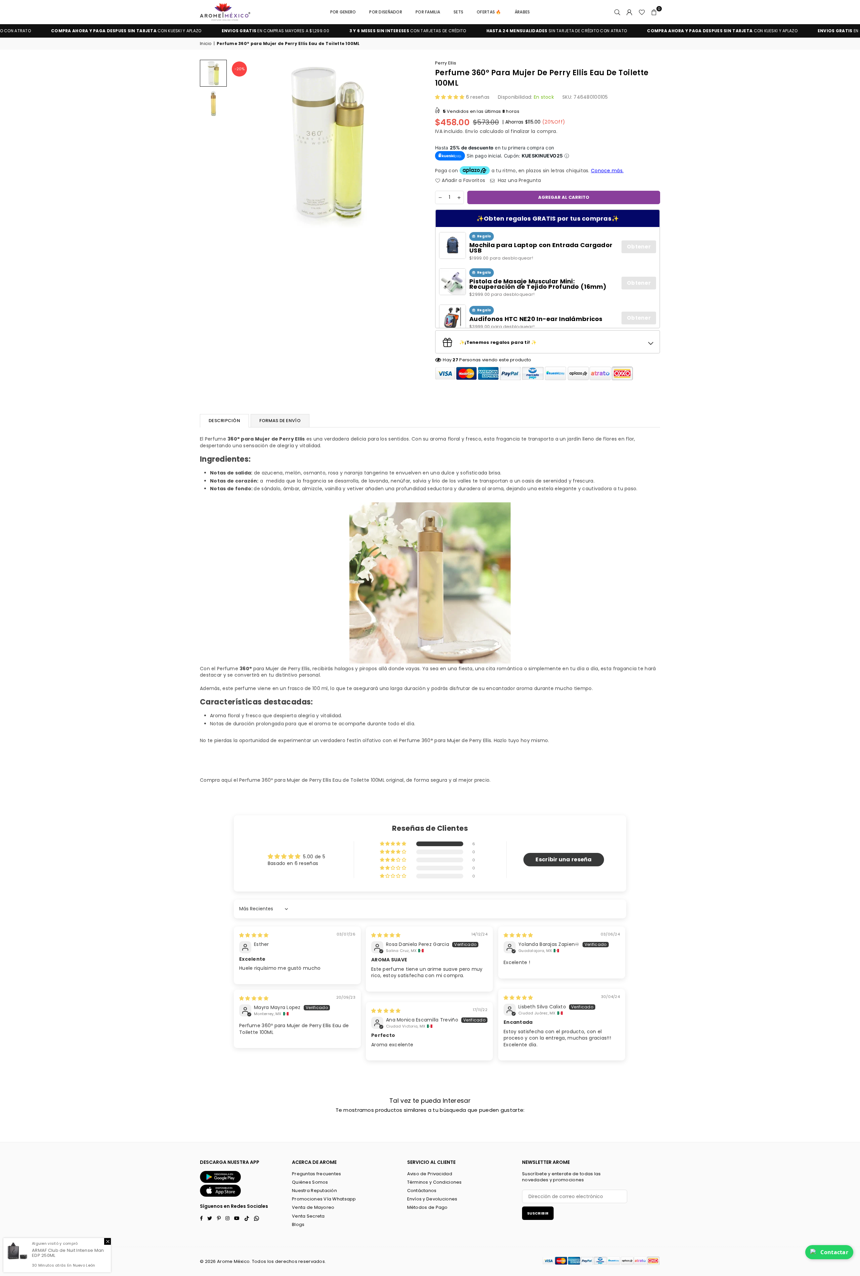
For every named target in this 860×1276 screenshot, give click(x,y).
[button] (654, 12)
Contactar (834, 1252)
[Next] (416, 143)
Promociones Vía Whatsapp (324, 1199)
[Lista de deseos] (642, 12)
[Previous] (239, 143)
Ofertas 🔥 (489, 12)
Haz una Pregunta (519, 180)
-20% (239, 69)
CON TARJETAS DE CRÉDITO (343, 31)
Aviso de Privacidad (429, 1174)
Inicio (206, 43)
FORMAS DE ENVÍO (280, 420)
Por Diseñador (385, 12)
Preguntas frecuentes (316, 1174)
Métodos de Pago (427, 1207)
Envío (471, 131)
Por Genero (343, 12)
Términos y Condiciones (434, 1182)
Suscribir (538, 1213)
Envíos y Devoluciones (432, 1199)
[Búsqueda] (617, 12)
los (270, 1261)
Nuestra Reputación (314, 1190)
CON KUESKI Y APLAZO (658, 31)
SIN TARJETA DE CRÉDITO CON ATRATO (492, 31)
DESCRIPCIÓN (224, 420)
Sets (458, 12)
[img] (253, 935)
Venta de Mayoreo (313, 1207)
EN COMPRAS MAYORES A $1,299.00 (210, 31)
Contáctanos (422, 1190)
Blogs (298, 1224)
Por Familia (428, 12)
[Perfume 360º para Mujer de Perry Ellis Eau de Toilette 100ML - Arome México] (213, 103)
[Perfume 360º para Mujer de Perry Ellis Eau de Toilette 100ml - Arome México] (213, 73)
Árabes (522, 12)
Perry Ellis (445, 63)
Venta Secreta (308, 1216)
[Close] (107, 1241)
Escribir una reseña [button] (563, 859)
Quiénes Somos (310, 1182)
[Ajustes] (630, 12)
